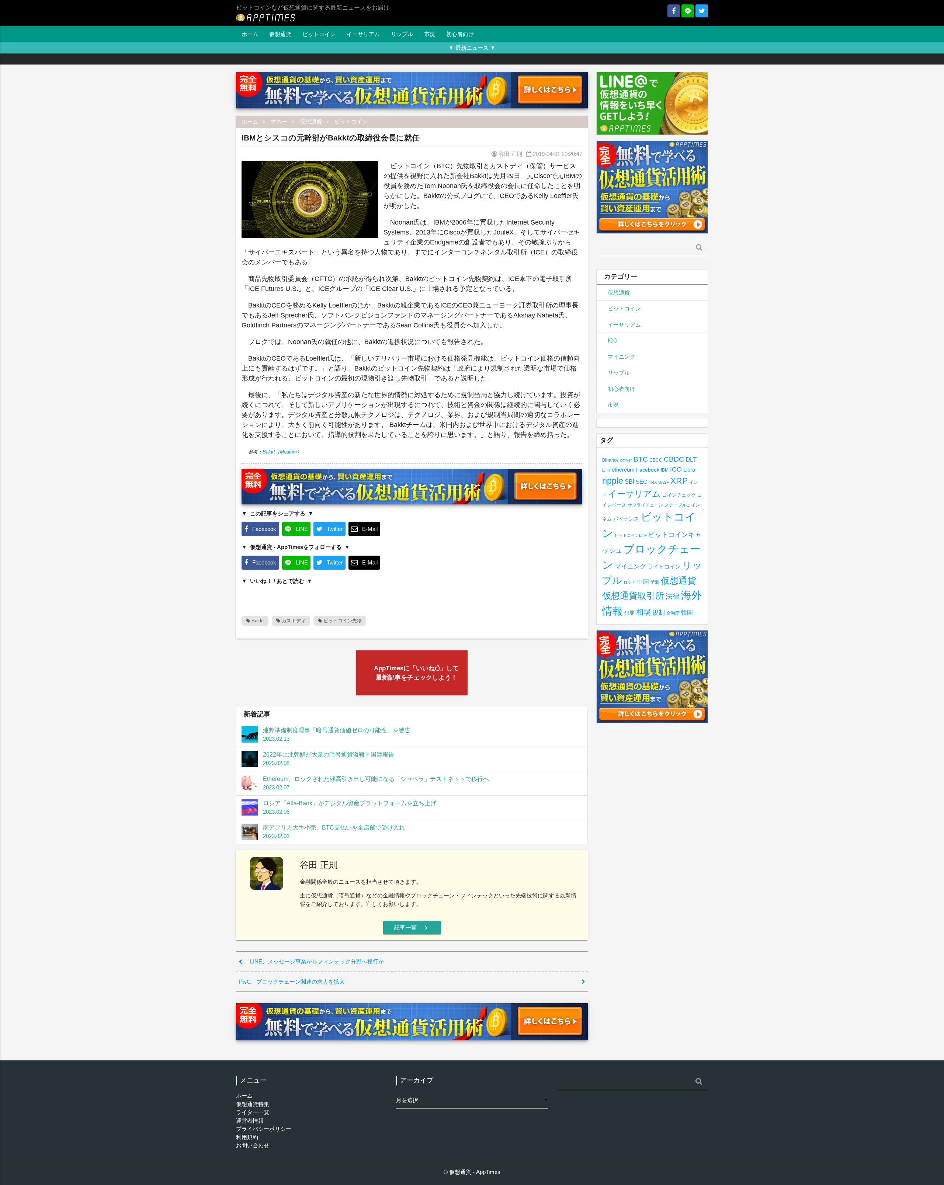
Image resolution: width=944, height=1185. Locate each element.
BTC (641, 459)
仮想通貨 (280, 34)
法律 (673, 596)
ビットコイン (319, 34)
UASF (663, 482)
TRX (653, 482)
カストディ (293, 620)
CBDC (674, 459)
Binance (610, 460)
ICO (613, 340)
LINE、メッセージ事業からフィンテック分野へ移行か (317, 961)
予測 (654, 582)
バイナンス (626, 519)
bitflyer (626, 460)
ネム (607, 519)
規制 (658, 612)
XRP (679, 481)
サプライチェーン (645, 505)
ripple (612, 481)
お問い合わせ (252, 1145)
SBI (629, 481)
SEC (641, 482)
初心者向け (460, 34)
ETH (606, 470)
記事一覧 (412, 927)
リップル (402, 34)
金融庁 (673, 613)
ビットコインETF (631, 535)
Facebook (647, 470)
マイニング (621, 357)
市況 (429, 34)
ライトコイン (664, 566)
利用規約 (247, 1137)
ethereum (623, 469)
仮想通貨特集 (252, 1104)
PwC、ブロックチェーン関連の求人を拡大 (292, 982)
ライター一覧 (252, 1112)
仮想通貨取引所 (633, 596)
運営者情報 (250, 1121)
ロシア (630, 582)
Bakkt (257, 620)
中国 (643, 581)
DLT (691, 459)
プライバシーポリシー (263, 1129)
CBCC (655, 460)
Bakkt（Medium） (282, 452)
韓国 (687, 612)
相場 (643, 612)
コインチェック (679, 495)
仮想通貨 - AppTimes (474, 1172)
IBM (665, 470)
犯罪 (629, 613)
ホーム (250, 34)
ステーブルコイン (682, 505)
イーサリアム (363, 34)
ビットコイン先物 (342, 620)
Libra (689, 469)
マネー (279, 121)
